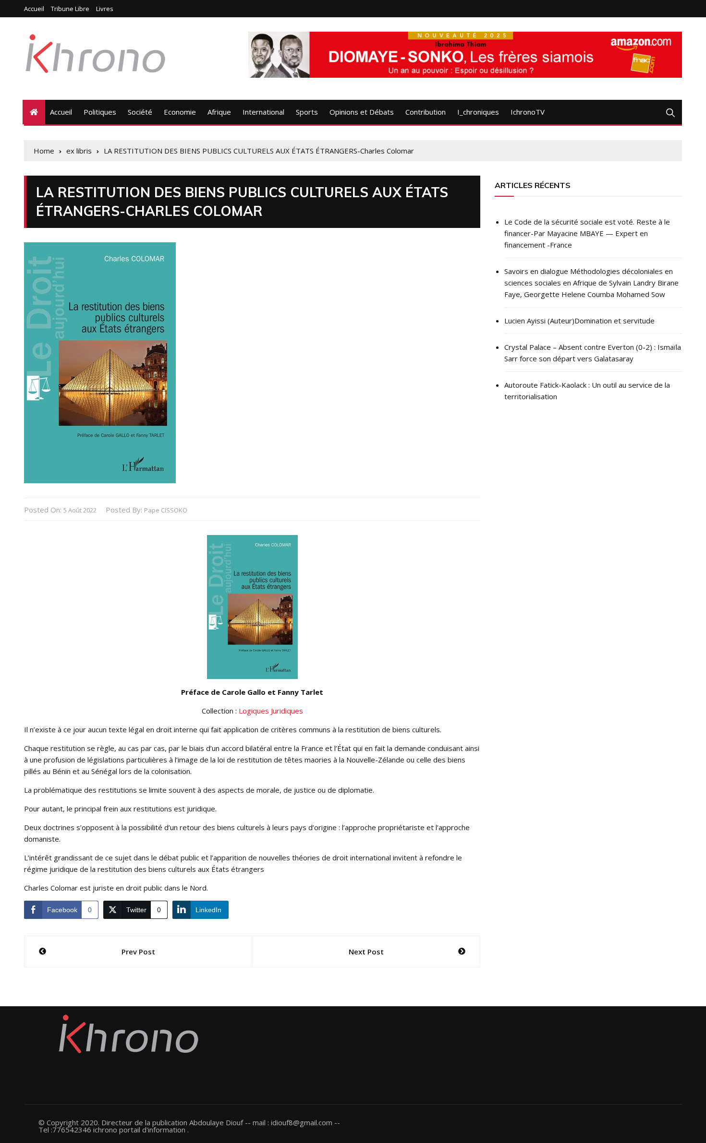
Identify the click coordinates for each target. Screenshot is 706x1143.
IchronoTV (528, 112)
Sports (307, 112)
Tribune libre (70, 9)
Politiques (100, 112)
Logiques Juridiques (271, 710)
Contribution (425, 112)
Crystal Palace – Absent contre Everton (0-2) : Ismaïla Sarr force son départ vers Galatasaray (592, 352)
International (263, 112)
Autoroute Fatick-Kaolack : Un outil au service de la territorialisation (587, 390)
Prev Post (138, 951)
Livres (104, 9)
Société (140, 112)
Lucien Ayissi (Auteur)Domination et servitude (579, 320)
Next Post (366, 951)
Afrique (219, 112)
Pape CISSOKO (165, 510)
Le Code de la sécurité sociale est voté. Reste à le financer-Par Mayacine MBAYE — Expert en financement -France (587, 233)
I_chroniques (478, 112)
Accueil (34, 9)
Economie (180, 112)
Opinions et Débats (361, 112)
